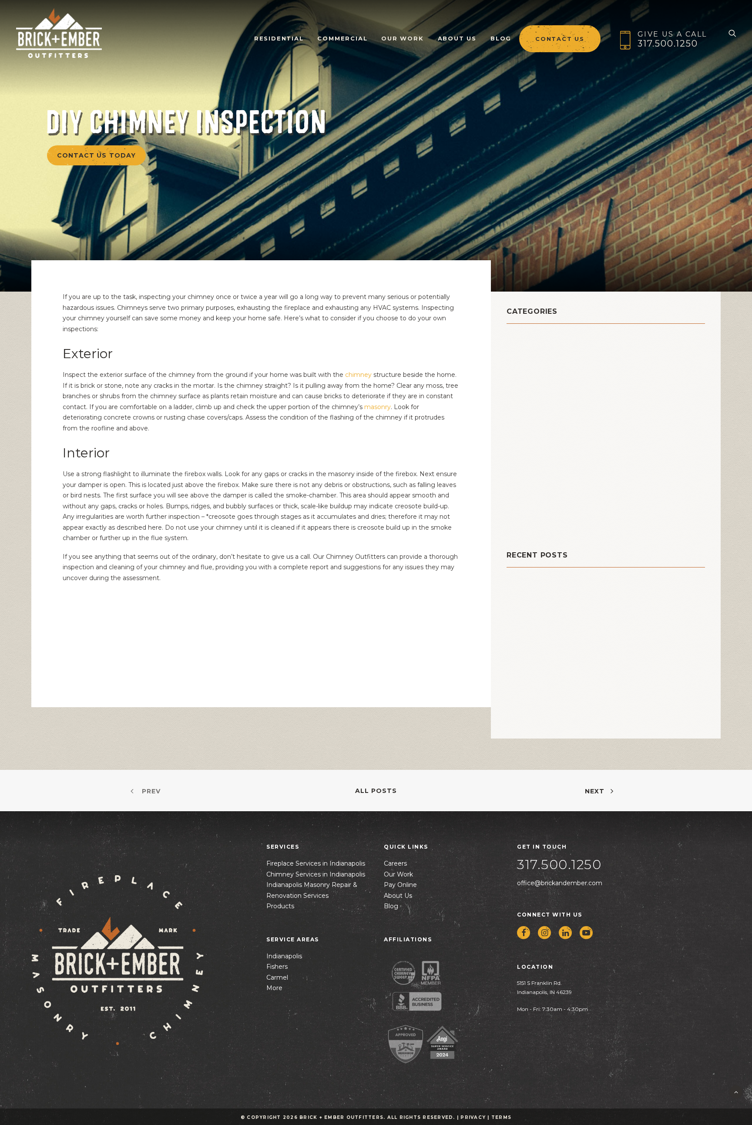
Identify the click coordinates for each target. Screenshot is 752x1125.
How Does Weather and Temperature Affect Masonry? (602, 662)
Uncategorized (537, 524)
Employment (532, 404)
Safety (520, 502)
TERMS (501, 1117)
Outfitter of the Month (554, 447)
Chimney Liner (536, 371)
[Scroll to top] (735, 1091)
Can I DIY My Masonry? (546, 597)
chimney (358, 375)
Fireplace (525, 415)
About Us (457, 38)
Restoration (530, 491)
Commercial (342, 38)
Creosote (525, 393)
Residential (530, 480)
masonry (377, 407)
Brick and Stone (540, 339)
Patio (517, 458)
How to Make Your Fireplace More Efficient (581, 717)
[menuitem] (279, 33)
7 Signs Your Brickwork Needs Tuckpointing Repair (595, 690)
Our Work (402, 38)
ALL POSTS (376, 791)
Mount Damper (537, 437)
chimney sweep (539, 382)
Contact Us (559, 38)
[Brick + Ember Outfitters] (59, 33)
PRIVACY (473, 1117)
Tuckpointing (534, 513)
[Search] (732, 33)
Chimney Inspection (547, 360)
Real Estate (529, 469)
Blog (500, 38)
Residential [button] (279, 38)
